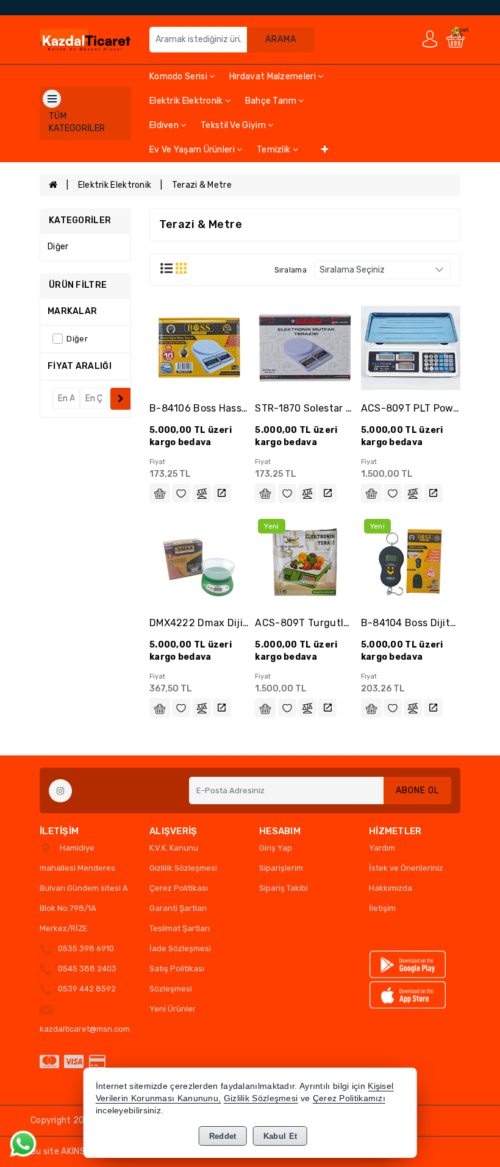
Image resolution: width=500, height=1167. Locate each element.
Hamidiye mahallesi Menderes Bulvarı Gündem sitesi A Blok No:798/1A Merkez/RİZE (84, 888)
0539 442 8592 (87, 988)
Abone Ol (417, 790)
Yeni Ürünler (172, 1008)
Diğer (58, 246)
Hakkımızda (390, 888)
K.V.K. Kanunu (173, 847)
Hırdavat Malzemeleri (273, 76)
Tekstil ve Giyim (234, 125)
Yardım (382, 847)
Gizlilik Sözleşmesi (183, 868)
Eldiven (164, 125)
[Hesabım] (429, 39)
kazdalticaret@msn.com (85, 1028)
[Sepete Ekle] (160, 493)
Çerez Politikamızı (349, 1098)
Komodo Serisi (179, 76)
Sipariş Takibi (283, 888)
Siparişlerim (281, 868)
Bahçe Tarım (272, 101)
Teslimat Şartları (179, 928)
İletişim (382, 908)
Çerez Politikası (178, 888)
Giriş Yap (275, 847)
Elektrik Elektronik (187, 101)
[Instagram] (60, 790)
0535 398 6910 (86, 948)
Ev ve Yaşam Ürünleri (193, 150)
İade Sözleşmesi (180, 948)
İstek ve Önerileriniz (406, 868)
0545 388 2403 (87, 968)
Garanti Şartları (178, 908)
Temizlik (275, 150)
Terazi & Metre (202, 185)
